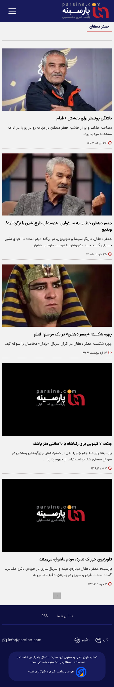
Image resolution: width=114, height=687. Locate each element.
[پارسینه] (82, 11)
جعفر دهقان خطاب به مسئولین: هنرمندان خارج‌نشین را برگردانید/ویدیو (59, 226)
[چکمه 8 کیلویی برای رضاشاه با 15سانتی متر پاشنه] (57, 399)
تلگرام (86, 640)
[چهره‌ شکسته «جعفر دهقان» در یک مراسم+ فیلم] (57, 295)
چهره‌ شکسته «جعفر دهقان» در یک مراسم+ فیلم (73, 334)
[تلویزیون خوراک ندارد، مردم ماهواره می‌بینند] (57, 515)
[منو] (12, 11)
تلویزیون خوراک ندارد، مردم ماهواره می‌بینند (75, 559)
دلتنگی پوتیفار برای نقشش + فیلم (84, 118)
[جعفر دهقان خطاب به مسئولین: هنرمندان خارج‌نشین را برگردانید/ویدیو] (57, 184)
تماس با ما (65, 616)
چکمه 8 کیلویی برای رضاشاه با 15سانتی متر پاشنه (72, 444)
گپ (105, 640)
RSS (44, 616)
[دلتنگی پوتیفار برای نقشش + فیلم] (57, 79)
